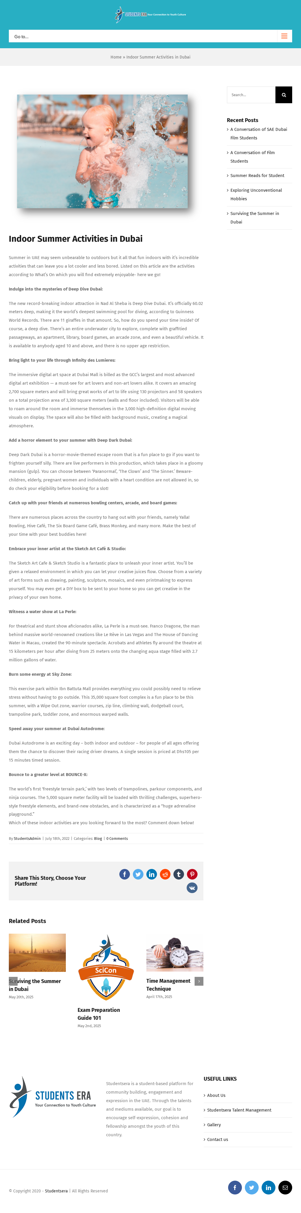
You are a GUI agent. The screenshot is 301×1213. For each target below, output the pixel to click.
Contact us (217, 1139)
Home (116, 57)
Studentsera (56, 1191)
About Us (216, 1095)
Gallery (214, 1124)
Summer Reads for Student (257, 175)
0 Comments (117, 838)
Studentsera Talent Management (239, 1110)
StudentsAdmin (27, 838)
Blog (98, 838)
